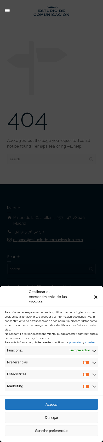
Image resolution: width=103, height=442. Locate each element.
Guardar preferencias (51, 431)
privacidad (75, 342)
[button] (95, 297)
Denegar (51, 417)
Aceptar (52, 404)
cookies (90, 342)
